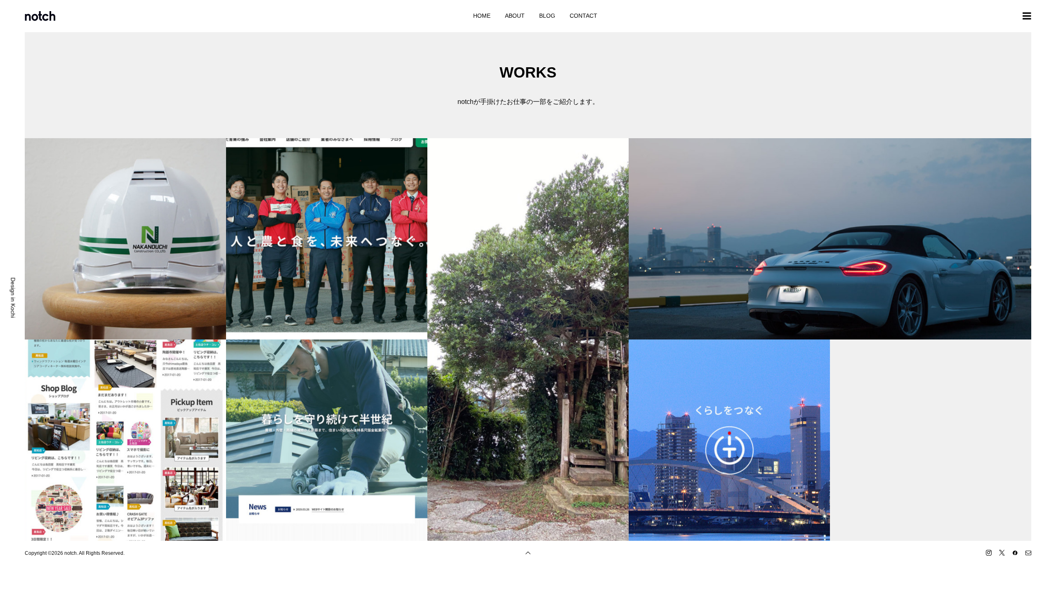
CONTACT (583, 15)
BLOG (547, 15)
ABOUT (515, 15)
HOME (481, 15)
